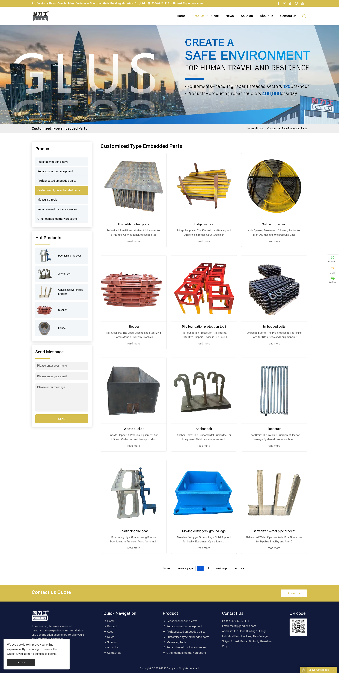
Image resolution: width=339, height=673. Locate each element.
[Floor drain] (274, 391)
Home (181, 16)
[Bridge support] (204, 186)
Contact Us (288, 16)
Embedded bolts (274, 326)
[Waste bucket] (133, 391)
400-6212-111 (160, 3)
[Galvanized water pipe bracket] (274, 493)
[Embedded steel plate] (133, 186)
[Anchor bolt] (204, 391)
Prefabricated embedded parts (56, 180)
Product (198, 16)
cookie (21, 644)
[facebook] (278, 3)
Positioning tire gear (134, 531)
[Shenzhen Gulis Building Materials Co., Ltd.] (41, 16)
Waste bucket (134, 429)
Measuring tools (47, 199)
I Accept (21, 662)
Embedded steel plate (133, 224)
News (230, 16)
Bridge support (204, 224)
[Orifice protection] (274, 186)
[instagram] (296, 3)
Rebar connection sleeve (52, 161)
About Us (266, 16)
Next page (221, 568)
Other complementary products (57, 218)
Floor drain (274, 429)
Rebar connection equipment (55, 171)
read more (133, 241)
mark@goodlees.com (190, 3)
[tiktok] (290, 3)
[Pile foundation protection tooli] (204, 288)
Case (215, 16)
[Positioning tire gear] (133, 493)
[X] (284, 3)
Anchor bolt (204, 429)
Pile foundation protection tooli (204, 326)
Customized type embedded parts (287, 128)
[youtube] (302, 3)
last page (239, 568)
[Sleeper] (133, 288)
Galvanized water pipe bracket (274, 531)
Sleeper (133, 326)
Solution (247, 16)
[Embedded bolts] (274, 288)
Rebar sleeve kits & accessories (57, 209)
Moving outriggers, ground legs (204, 531)
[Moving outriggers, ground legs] (204, 493)
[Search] (304, 16)
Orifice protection (274, 224)
